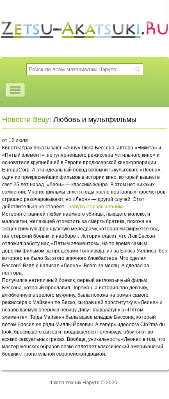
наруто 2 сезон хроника (96, 207)
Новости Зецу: (26, 119)
